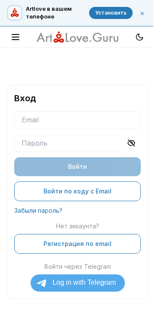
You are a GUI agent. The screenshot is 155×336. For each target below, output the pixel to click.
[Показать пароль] (131, 143)
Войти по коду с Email (77, 191)
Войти (77, 166)
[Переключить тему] (139, 37)
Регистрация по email (77, 243)
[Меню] (15, 37)
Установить (111, 12)
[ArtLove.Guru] (77, 37)
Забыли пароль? (38, 210)
